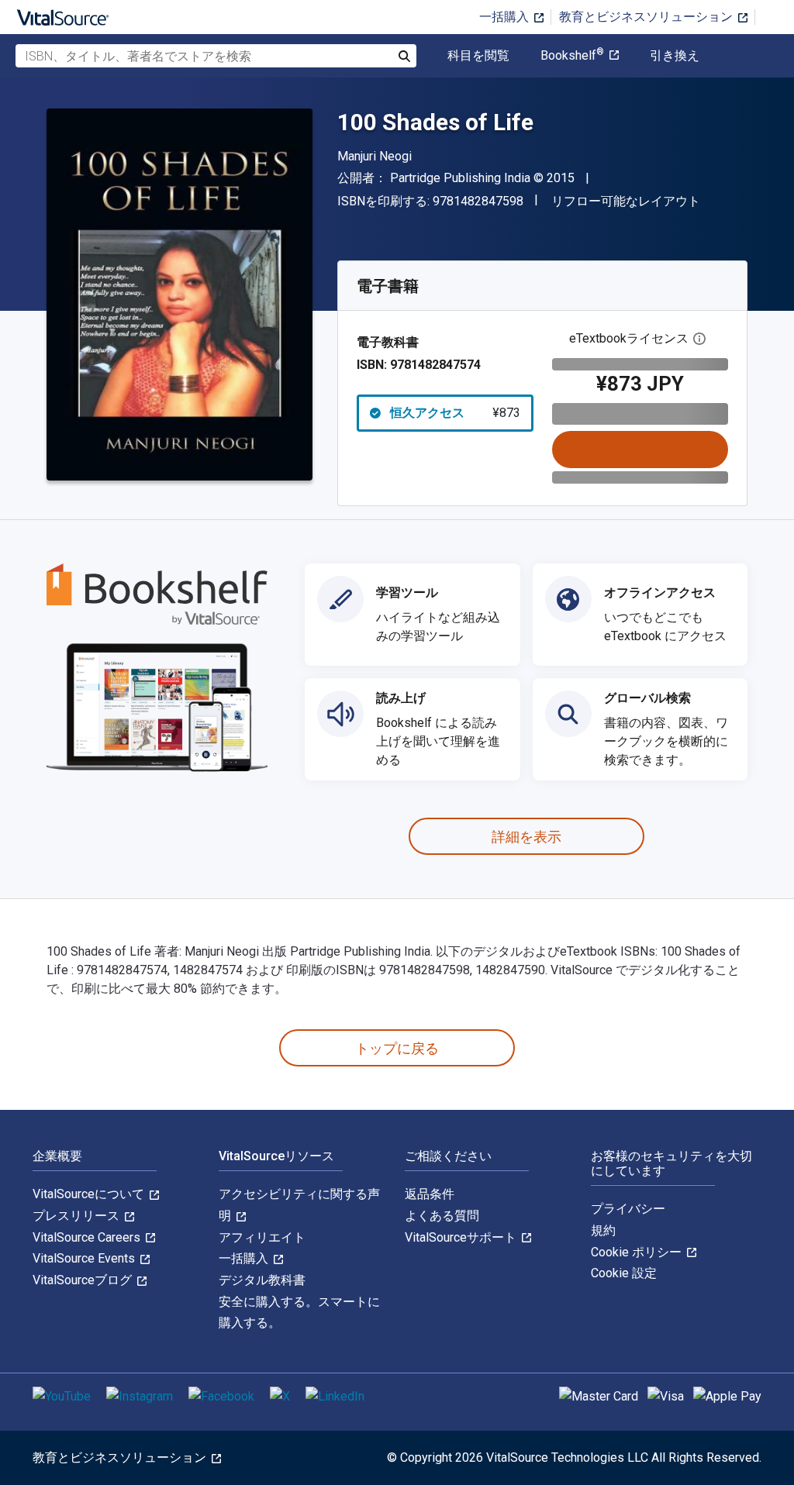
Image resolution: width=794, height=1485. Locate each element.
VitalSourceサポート (462, 1237)
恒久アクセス (455, 412)
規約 (603, 1230)
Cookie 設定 (624, 1273)
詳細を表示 (526, 837)
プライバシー (628, 1208)
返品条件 (429, 1194)
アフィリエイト (262, 1237)
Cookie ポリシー (638, 1252)
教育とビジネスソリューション (647, 16)
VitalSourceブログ (84, 1280)
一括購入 (505, 16)
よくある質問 (442, 1215)
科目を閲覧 (478, 56)
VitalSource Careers (88, 1237)
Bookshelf (572, 56)
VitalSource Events (85, 1258)
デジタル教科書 (262, 1280)
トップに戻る (397, 1048)
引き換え (674, 56)
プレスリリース (78, 1215)
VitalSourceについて (90, 1194)
